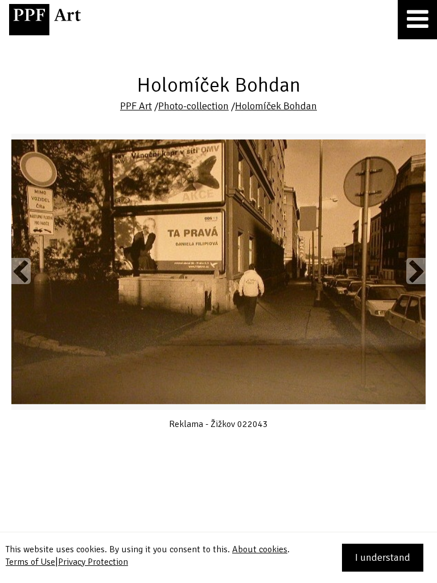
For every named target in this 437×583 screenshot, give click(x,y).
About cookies (259, 549)
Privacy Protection (93, 562)
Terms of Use (30, 562)
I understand (382, 557)
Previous (21, 271)
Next (416, 271)
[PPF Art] (45, 19)
